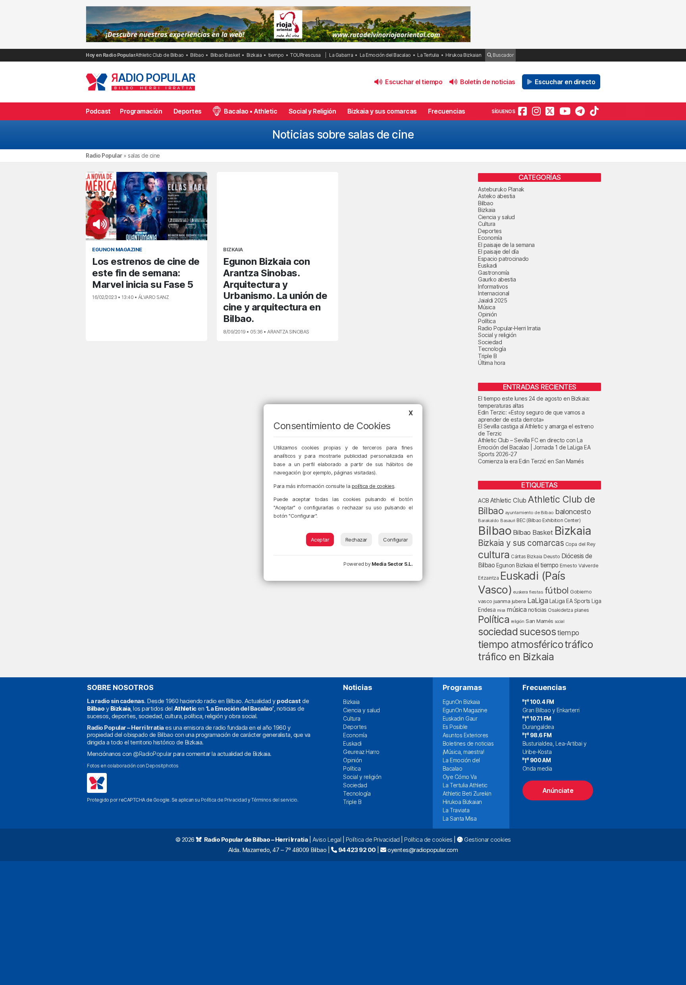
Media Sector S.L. (392, 564)
